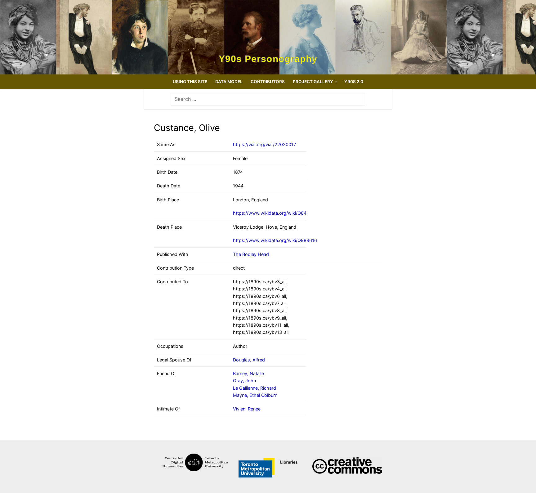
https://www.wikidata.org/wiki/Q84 (269, 213)
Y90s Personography (268, 59)
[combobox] (268, 99)
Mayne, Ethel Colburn (255, 395)
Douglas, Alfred (249, 359)
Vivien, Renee (247, 408)
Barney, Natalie (248, 373)
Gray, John (244, 380)
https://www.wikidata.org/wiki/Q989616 (275, 240)
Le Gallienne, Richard (254, 388)
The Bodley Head (251, 254)
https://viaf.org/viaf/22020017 (264, 144)
